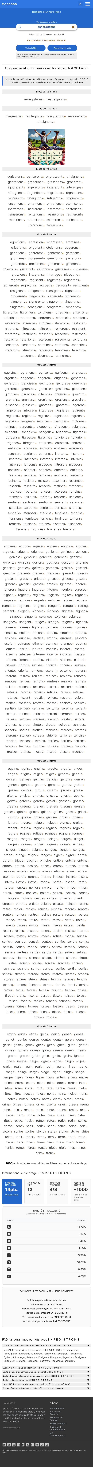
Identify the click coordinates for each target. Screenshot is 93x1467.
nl (28, 1445)
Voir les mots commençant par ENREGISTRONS (46, 1308)
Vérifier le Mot (30, 48)
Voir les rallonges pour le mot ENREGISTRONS (46, 1321)
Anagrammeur (57, 1408)
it (23, 1445)
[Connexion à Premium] (80, 3)
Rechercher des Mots (62, 48)
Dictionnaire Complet (56, 1418)
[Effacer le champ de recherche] (73, 27)
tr (37, 1445)
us (47, 1445)
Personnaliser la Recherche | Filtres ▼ (46, 40)
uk (42, 1445)
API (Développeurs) (57, 1434)
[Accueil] (9, 4)
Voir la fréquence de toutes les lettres (46, 1300)
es (14, 1445)
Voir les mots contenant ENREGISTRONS (47, 1313)
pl (32, 1445)
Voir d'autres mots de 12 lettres (46, 1304)
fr (19, 1445)
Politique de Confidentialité (57, 1428)
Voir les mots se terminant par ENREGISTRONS (46, 1317)
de (9, 1445)
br (4, 1445)
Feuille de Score (58, 1423)
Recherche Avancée (55, 1412)
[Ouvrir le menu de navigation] (87, 4)
